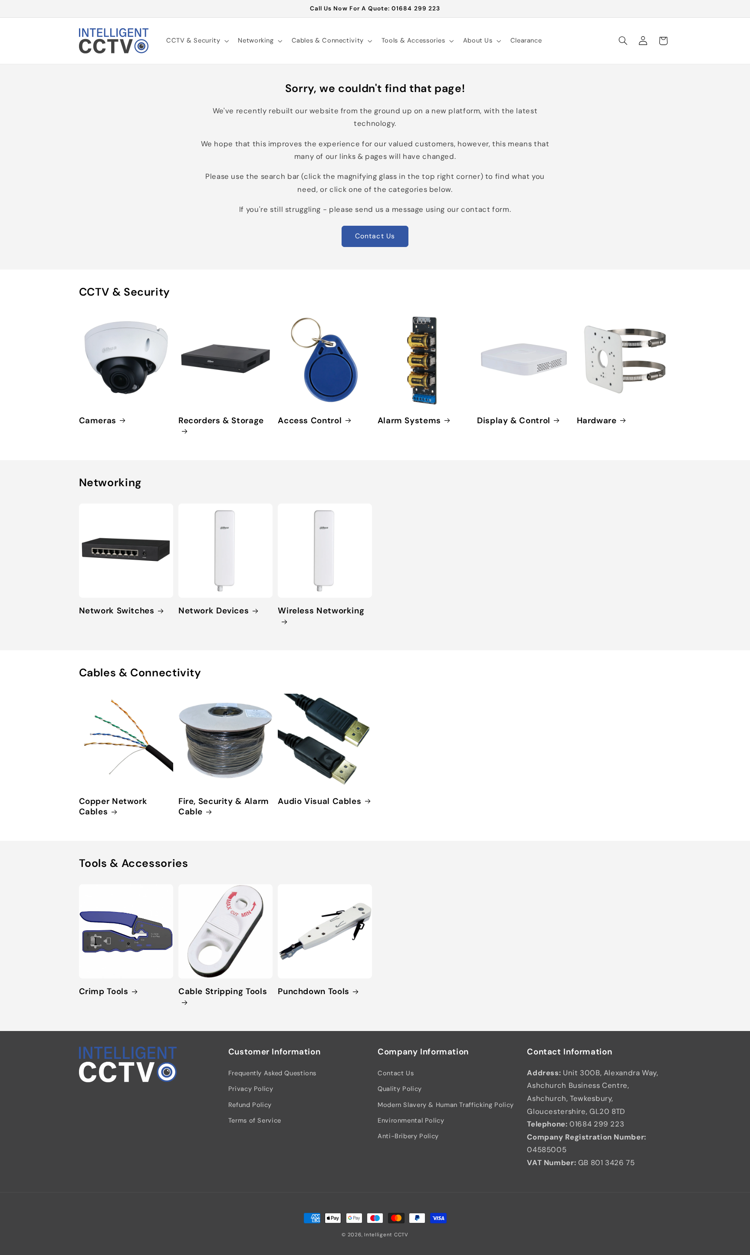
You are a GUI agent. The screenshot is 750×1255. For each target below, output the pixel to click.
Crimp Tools (103, 991)
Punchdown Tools (313, 991)
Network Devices (213, 611)
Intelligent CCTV (386, 1235)
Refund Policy (250, 1104)
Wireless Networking (321, 611)
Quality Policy (400, 1088)
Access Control (310, 420)
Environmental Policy (411, 1120)
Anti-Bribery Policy (408, 1136)
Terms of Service (254, 1120)
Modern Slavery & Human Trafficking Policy (446, 1104)
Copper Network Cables (113, 806)
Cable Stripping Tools (222, 991)
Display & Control (513, 420)
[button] (196, 40)
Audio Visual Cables (319, 801)
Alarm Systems (409, 420)
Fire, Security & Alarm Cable (223, 806)
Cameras (97, 420)
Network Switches (117, 611)
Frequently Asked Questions (272, 1073)
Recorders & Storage (221, 420)
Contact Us (375, 235)
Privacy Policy (250, 1088)
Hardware (597, 420)
